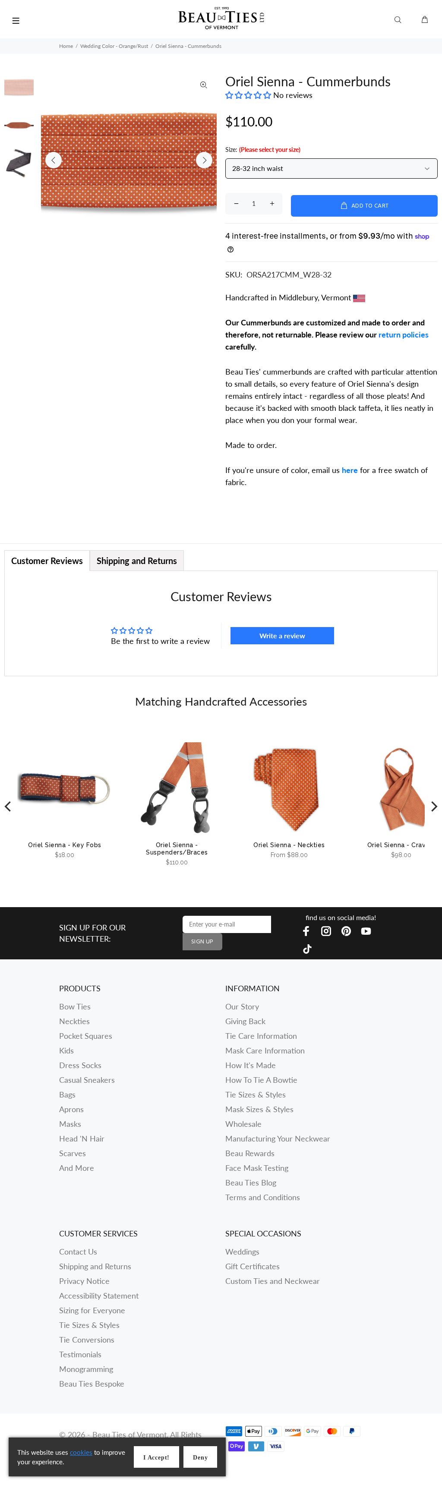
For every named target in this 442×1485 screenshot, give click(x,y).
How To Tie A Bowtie (261, 1080)
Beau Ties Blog (250, 1182)
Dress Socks (80, 1065)
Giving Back (245, 1021)
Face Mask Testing (256, 1168)
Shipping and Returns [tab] (137, 560)
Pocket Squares (85, 1035)
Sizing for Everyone (92, 1310)
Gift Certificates (252, 1266)
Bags (67, 1094)
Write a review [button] (282, 635)
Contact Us (78, 1251)
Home (66, 46)
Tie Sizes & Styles (255, 1094)
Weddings (242, 1251)
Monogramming (86, 1369)
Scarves (72, 1153)
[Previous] (8, 806)
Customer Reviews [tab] (47, 560)
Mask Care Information (265, 1050)
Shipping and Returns (95, 1266)
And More (76, 1168)
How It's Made (250, 1065)
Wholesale (243, 1124)
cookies (81, 1452)
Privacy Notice (84, 1281)
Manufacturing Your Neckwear (277, 1138)
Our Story (242, 1006)
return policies (404, 334)
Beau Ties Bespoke (91, 1383)
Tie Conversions (86, 1339)
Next (204, 160)
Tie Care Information (261, 1035)
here (350, 470)
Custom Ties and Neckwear (272, 1281)
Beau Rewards (250, 1153)
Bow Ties (75, 1006)
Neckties (74, 1021)
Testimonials (80, 1354)
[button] (249, 95)
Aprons (71, 1109)
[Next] (433, 806)
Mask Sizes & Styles (259, 1109)
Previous (53, 160)
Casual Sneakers (87, 1080)
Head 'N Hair (81, 1138)
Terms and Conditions (262, 1197)
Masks (70, 1124)
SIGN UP (202, 942)
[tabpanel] (221, 623)
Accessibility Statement (99, 1295)
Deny (200, 1457)
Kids (66, 1050)
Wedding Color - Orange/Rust (114, 46)
